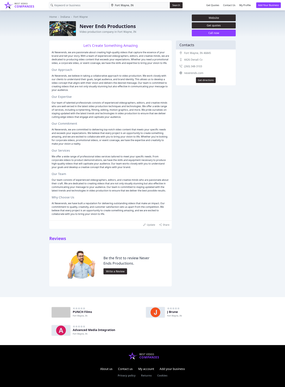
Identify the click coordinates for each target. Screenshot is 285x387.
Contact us (125, 369)
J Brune (172, 312)
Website (214, 18)
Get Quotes (212, 5)
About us (106, 369)
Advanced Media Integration (94, 330)
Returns (146, 375)
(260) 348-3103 (193, 66)
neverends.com (193, 73)
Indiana (65, 17)
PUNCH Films (82, 312)
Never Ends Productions (108, 26)
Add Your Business (268, 5)
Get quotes (214, 25)
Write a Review (115, 271)
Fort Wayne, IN (80, 315)
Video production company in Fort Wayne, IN (108, 31)
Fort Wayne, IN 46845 (197, 53)
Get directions (206, 80)
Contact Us (229, 5)
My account (146, 369)
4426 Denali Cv (193, 59)
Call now (213, 33)
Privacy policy (127, 375)
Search (176, 5)
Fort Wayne (80, 17)
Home (53, 17)
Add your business (172, 369)
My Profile (245, 5)
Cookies (162, 375)
